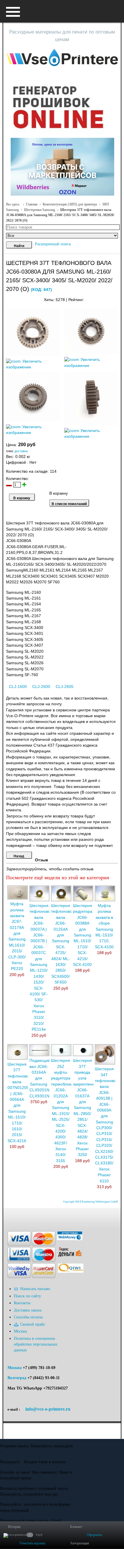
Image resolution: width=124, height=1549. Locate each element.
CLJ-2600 (41, 686)
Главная (31, 204)
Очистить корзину (33, 1543)
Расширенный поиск (53, 244)
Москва (14, 1368)
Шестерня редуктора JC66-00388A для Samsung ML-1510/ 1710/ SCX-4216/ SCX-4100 (82, 935)
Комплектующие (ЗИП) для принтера (70, 204)
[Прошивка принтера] (9, 1216)
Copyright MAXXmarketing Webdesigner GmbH (90, 1201)
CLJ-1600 (18, 686)
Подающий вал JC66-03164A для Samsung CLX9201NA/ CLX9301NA (41, 1078)
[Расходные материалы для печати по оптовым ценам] (62, 58)
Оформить (94, 1535)
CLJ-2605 (65, 686)
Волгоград (16, 1378)
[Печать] (117, 298)
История (14, 1527)
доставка (21, 451)
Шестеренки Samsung (39, 210)
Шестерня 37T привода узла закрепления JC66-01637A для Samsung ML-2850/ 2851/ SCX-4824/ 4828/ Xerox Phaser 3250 (85, 1107)
